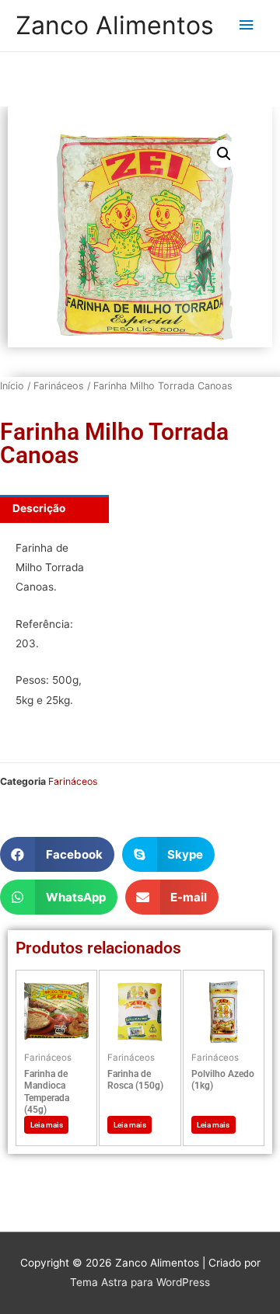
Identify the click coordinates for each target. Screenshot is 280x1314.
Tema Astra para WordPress (140, 1282)
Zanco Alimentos (115, 25)
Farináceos (58, 386)
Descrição (38, 508)
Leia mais (46, 1125)
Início (12, 386)
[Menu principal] (246, 25)
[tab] (54, 509)
